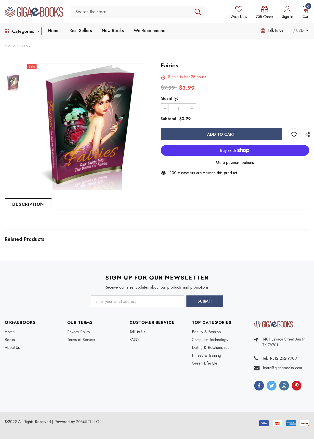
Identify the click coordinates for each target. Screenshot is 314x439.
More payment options (235, 162)
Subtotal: (169, 119)
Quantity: (169, 98)
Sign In (287, 16)
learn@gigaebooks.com (282, 368)
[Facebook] (259, 385)
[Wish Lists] (294, 134)
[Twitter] (271, 385)
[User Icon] (287, 8)
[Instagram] (284, 385)
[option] (90, 126)
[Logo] (34, 11)
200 (173, 173)
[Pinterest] (296, 385)
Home (10, 45)
